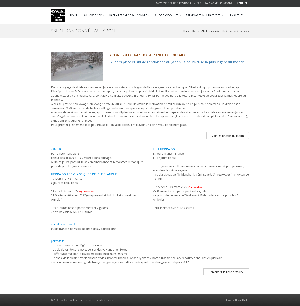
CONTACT (242, 3)
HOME (73, 15)
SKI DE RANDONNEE (166, 15)
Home (186, 31)
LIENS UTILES (236, 15)
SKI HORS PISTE (92, 15)
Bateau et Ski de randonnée (205, 31)
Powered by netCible (237, 299)
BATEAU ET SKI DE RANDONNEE (128, 15)
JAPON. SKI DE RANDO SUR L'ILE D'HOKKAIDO (148, 55)
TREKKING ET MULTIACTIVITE (203, 15)
